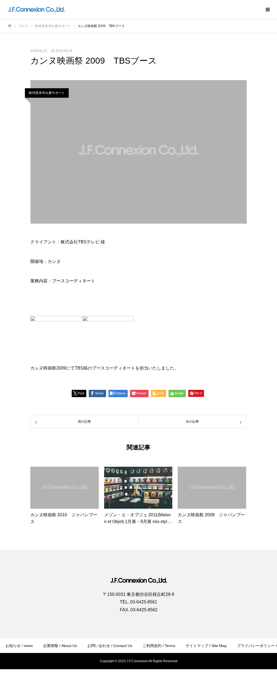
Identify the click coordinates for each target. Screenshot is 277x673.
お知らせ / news (19, 645)
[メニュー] (267, 9)
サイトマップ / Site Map (206, 645)
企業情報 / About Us (60, 645)
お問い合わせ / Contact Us (109, 645)
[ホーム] (9, 26)
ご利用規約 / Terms (159, 645)
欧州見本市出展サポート (47, 93)
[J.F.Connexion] (36, 9)
